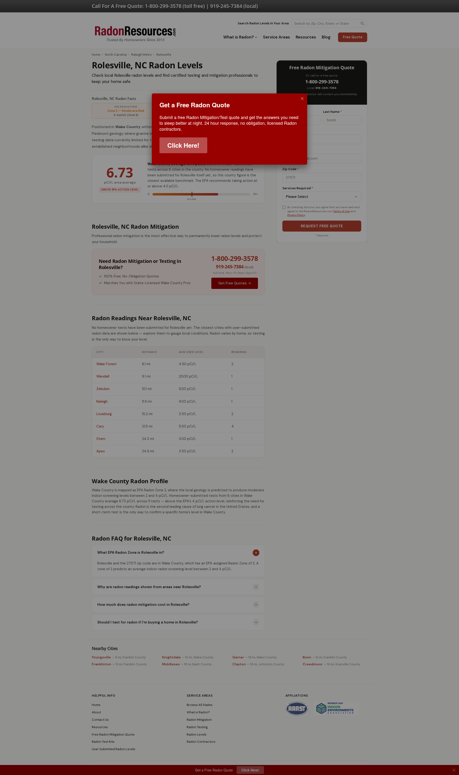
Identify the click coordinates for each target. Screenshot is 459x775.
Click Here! (183, 145)
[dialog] (229, 129)
